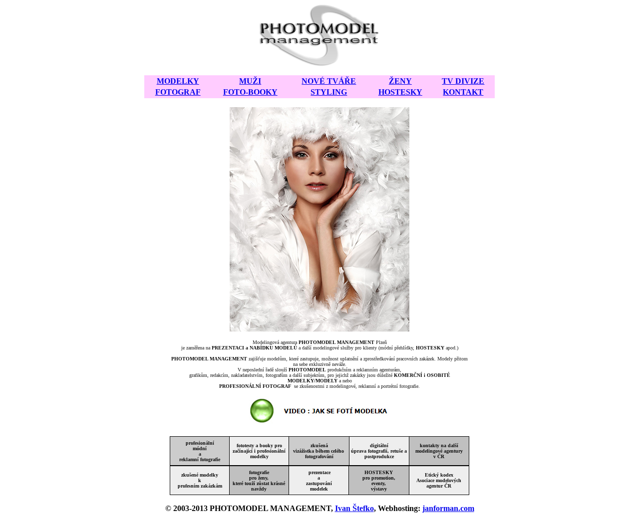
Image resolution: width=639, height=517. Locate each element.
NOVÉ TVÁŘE (329, 81)
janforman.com (448, 508)
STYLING (329, 92)
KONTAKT (463, 92)
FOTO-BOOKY (250, 92)
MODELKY (178, 81)
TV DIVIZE (463, 81)
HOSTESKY (400, 92)
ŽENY (400, 81)
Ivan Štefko (354, 508)
